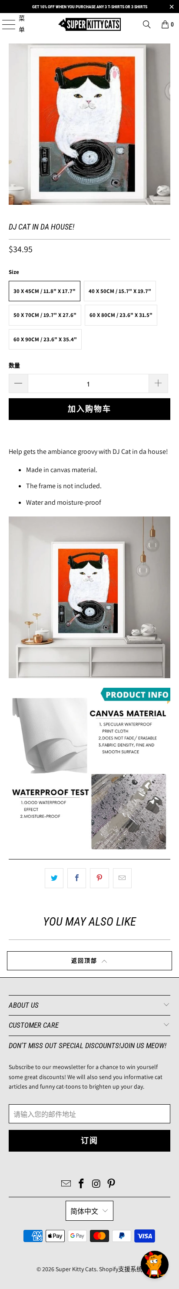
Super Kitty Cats (76, 1269)
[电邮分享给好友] (122, 878)
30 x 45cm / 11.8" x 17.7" (44, 291)
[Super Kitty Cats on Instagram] (96, 1184)
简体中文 (84, 1211)
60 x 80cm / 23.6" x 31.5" (121, 315)
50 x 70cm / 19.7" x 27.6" (44, 315)
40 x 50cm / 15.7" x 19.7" (120, 291)
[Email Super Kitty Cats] (66, 1184)
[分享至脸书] (76, 878)
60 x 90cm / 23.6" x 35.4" (45, 339)
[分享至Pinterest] (99, 878)
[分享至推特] (54, 878)
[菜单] (4, 24)
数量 (14, 365)
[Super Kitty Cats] (89, 24)
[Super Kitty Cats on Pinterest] (111, 1184)
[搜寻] (147, 24)
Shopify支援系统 (121, 1269)
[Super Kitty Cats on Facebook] (81, 1184)
